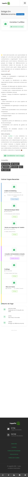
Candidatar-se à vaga (17, 26)
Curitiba (10, 136)
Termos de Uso (14, 454)
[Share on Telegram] (8, 475)
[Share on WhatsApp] (3, 475)
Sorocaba (17, 317)
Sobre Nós (14, 443)
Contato (14, 447)
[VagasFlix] (5, 3)
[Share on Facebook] (19, 475)
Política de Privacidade (14, 450)
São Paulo (11, 317)
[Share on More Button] (25, 475)
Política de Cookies (14, 457)
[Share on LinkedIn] (14, 475)
